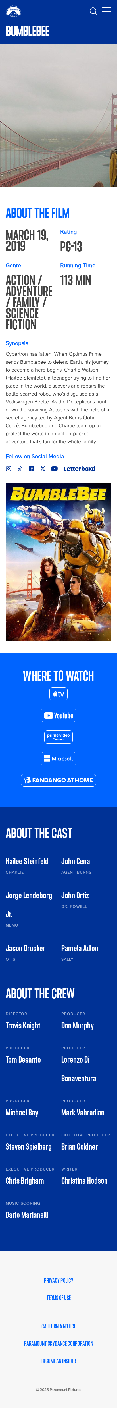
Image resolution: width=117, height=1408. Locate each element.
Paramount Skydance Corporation (58, 1344)
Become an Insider (58, 1361)
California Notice (58, 1326)
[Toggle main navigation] (106, 11)
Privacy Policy (58, 1280)
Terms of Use (59, 1298)
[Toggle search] (93, 11)
